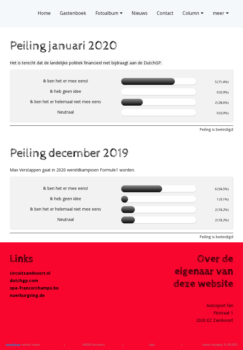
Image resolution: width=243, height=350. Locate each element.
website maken (30, 344)
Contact (165, 13)
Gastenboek (73, 13)
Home (44, 13)
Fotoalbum (106, 13)
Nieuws (140, 13)
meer (218, 13)
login (152, 344)
